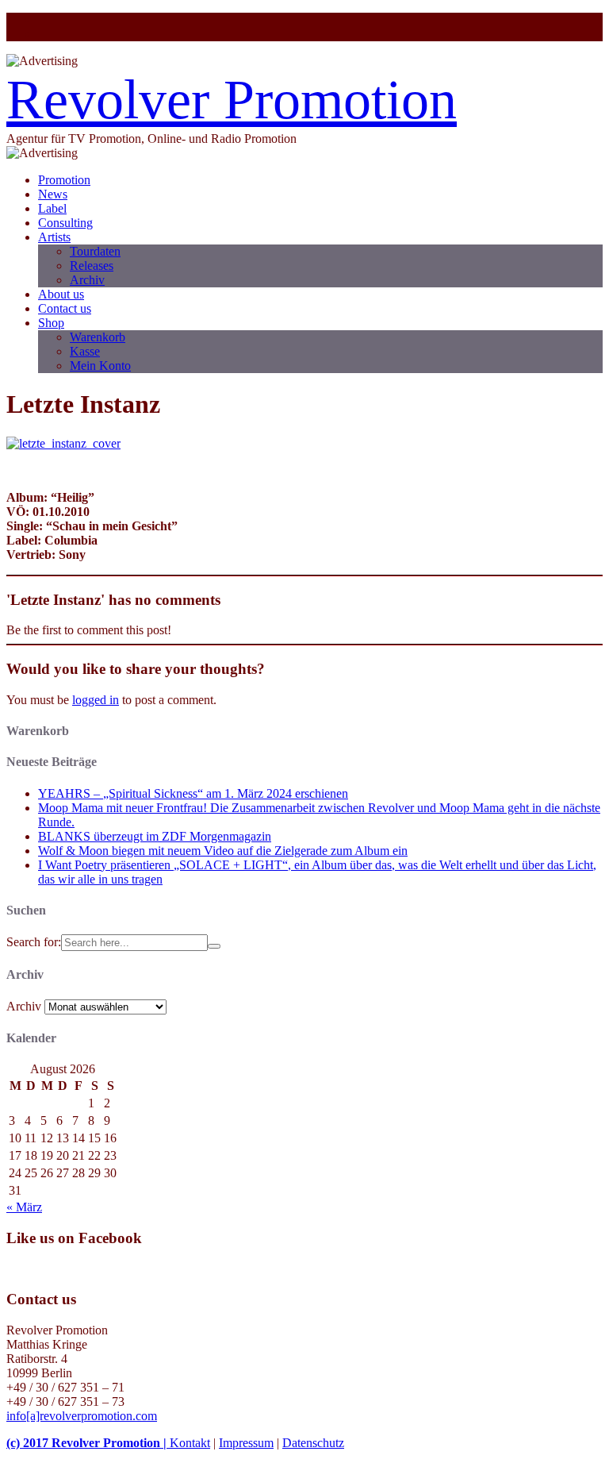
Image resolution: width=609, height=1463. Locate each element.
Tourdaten (95, 251)
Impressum (246, 1443)
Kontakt (190, 1443)
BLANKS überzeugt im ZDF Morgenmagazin (154, 836)
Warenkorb (97, 337)
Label (52, 208)
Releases (91, 265)
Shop (51, 322)
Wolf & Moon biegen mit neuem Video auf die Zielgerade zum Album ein (223, 850)
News (52, 194)
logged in (95, 699)
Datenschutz (313, 1443)
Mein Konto (100, 365)
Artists (54, 237)
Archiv (87, 280)
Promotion (64, 180)
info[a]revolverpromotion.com (81, 1416)
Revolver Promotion (231, 99)
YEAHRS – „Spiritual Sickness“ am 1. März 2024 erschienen (193, 793)
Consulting (65, 222)
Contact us (64, 308)
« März (24, 1207)
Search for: (33, 942)
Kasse (85, 351)
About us (61, 294)
